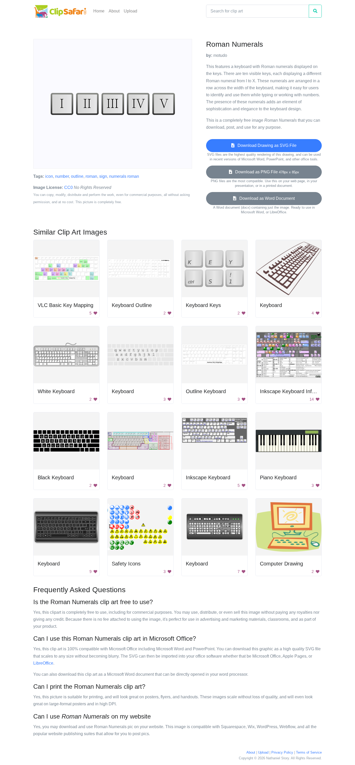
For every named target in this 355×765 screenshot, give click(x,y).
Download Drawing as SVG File (265, 145)
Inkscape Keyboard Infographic (296, 391)
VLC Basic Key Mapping (65, 305)
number (62, 176)
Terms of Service (309, 752)
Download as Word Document (265, 198)
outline (77, 176)
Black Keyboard (56, 477)
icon (49, 176)
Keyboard (271, 305)
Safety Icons (126, 563)
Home (98, 11)
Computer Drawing (281, 563)
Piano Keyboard (278, 477)
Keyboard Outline (132, 305)
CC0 (68, 187)
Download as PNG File (265, 172)
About (114, 11)
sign (103, 176)
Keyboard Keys (203, 305)
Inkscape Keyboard (208, 477)
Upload (130, 11)
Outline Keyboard (206, 391)
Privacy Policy (282, 752)
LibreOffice (43, 663)
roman (91, 176)
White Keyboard (56, 391)
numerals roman (124, 176)
